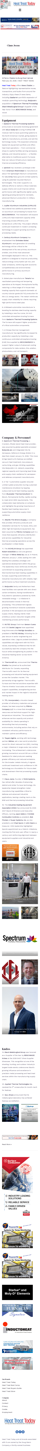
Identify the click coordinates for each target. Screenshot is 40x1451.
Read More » (7, 1144)
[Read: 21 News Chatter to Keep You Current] (20, 65)
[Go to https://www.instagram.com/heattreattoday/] (23, 1432)
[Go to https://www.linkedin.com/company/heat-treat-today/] (16, 1432)
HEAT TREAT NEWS (26, 81)
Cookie (4, 1409)
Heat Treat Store (8, 1391)
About (4, 1400)
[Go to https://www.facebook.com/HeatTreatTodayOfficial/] (20, 1432)
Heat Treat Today (9, 1382)
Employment (7, 1412)
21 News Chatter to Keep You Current (17, 78)
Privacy (5, 1406)
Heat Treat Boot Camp (11, 1385)
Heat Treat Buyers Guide (12, 1388)
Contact (5, 1403)
